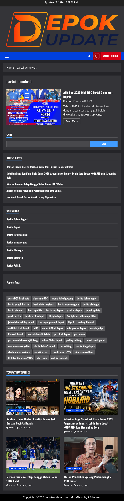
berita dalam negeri (87, 298)
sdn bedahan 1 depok (44, 346)
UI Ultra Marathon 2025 (20, 358)
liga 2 (71, 322)
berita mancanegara (68, 304)
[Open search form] (89, 56)
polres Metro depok (52, 340)
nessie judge (96, 328)
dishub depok (56, 316)
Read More (73, 121)
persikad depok (62, 334)
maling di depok (86, 322)
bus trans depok (54, 310)
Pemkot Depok (16, 334)
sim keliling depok (85, 346)
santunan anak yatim (19, 346)
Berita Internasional (16, 235)
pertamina (79, 334)
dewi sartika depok (35, 316)
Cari (9, 135)
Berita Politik (13, 265)
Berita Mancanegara (16, 242)
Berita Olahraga (18, 120)
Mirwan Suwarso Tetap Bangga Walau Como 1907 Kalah (34, 184)
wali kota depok (59, 358)
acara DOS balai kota (18, 298)
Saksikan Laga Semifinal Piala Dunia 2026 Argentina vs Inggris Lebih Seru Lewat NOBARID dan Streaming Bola (88, 423)
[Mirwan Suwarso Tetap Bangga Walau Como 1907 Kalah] (33, 455)
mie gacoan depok (76, 328)
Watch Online (110, 56)
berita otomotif (16, 310)
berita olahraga (91, 304)
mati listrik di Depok (19, 328)
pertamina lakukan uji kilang (23, 340)
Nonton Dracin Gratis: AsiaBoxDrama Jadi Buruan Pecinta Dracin (39, 167)
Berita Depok (13, 227)
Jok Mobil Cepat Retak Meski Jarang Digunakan (31, 197)
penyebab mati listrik (39, 334)
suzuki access (41, 352)
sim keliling (65, 346)
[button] (6, 56)
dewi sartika (14, 316)
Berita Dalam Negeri (16, 219)
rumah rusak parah (95, 340)
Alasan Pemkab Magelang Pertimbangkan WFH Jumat (34, 190)
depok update (93, 310)
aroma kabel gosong (62, 298)
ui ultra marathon (84, 352)
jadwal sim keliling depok (21, 322)
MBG (36, 328)
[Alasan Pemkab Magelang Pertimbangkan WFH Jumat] (91, 455)
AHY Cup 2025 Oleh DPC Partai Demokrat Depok (33, 107)
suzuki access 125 (61, 352)
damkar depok (74, 310)
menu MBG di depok (52, 328)
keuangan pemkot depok (51, 322)
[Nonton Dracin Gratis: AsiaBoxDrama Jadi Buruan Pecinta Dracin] (33, 397)
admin (68, 101)
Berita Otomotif (14, 258)
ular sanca (42, 358)
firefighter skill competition (81, 316)
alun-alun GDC (40, 298)
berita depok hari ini (18, 304)
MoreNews (77, 497)
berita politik (35, 310)
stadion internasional (19, 352)
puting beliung (74, 340)
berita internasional (43, 304)
